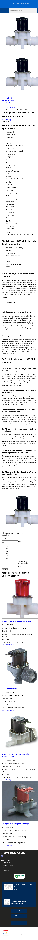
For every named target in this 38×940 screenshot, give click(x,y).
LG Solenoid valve (9, 689)
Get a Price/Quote (8, 120)
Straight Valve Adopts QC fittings (15, 824)
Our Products (7, 868)
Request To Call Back (8, 100)
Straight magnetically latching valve (17, 621)
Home (8, 102)
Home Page (6, 862)
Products (9, 105)
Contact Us (6, 870)
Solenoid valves (11, 107)
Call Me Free (20, 923)
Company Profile (8, 865)
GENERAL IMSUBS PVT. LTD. (20, 4)
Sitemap (5, 873)
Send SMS (20, 916)
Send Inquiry (8, 98)
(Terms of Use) (14, 932)
